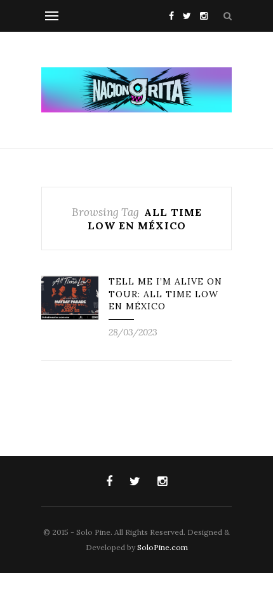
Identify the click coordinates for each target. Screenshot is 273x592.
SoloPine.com (162, 547)
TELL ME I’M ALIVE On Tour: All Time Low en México (165, 294)
